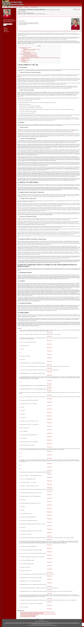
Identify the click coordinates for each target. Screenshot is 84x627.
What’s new (15, 7)
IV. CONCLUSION (22, 61)
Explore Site (9, 7)
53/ (73, 213)
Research (21, 7)
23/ (72, 130)
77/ (56, 310)
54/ (36, 219)
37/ (76, 167)
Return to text (49, 332)
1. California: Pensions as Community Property (31, 49)
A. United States (24, 48)
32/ (77, 151)
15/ (35, 112)
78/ (30, 315)
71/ (44, 275)
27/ (75, 142)
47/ (74, 204)
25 (20, 134)
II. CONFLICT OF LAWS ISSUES (25, 53)
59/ (73, 231)
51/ (44, 210)
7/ (37, 83)
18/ (46, 117)
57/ (21, 223)
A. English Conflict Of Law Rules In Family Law (29, 54)
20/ (54, 119)
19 (52, 118)
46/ (53, 204)
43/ (64, 196)
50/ (31, 209)
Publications (27, 7)
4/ (63, 74)
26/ (61, 135)
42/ (76, 195)
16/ (29, 115)
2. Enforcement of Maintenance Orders (30, 56)
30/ (31, 150)
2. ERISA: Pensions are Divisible (29, 50)
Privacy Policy (46, 625)
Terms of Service (52, 625)
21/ (51, 129)
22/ (46, 130)
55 (26, 222)
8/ (51, 85)
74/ (60, 297)
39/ (75, 176)
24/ (72, 131)
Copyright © (37, 621)
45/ (62, 203)
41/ (24, 195)
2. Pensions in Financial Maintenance (29, 52)
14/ (33, 98)
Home (4, 7)
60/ (66, 232)
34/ (21, 158)
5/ (20, 75)
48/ (60, 205)
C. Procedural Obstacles (25, 60)
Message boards (34, 7)
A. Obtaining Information (25, 58)
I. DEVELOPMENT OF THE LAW (25, 47)
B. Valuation (23, 59)
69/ (68, 257)
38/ (68, 172)
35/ (38, 158)
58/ (57, 229)
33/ (63, 156)
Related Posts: (25, 62)
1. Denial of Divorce (26, 51)
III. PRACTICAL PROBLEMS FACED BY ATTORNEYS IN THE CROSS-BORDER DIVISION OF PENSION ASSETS (39, 57)
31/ (63, 150)
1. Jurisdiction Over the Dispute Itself (29, 55)
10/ (75, 91)
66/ (80, 250)
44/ (51, 200)
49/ (36, 208)
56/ (50, 222)
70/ (60, 274)
